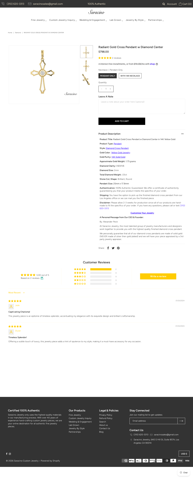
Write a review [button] (158, 276)
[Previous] (13, 50)
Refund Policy (105, 418)
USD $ (184, 454)
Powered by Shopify (50, 460)
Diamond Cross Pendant (117, 148)
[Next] (21, 50)
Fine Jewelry (38, 20)
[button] (105, 58)
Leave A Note (105, 96)
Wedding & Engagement (92, 20)
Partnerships (155, 20)
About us (103, 425)
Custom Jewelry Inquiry (62, 20)
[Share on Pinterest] (118, 248)
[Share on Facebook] (108, 248)
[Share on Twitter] (113, 248)
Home (10, 33)
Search (102, 421)
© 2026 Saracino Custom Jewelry (22, 460)
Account (172, 3)
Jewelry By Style (135, 20)
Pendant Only (107, 76)
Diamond (18, 33)
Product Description (109, 133)
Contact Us (104, 428)
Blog (101, 432)
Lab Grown (115, 20)
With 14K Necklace (130, 76)
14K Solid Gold (118, 157)
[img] (14, 301)
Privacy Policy (105, 415)
